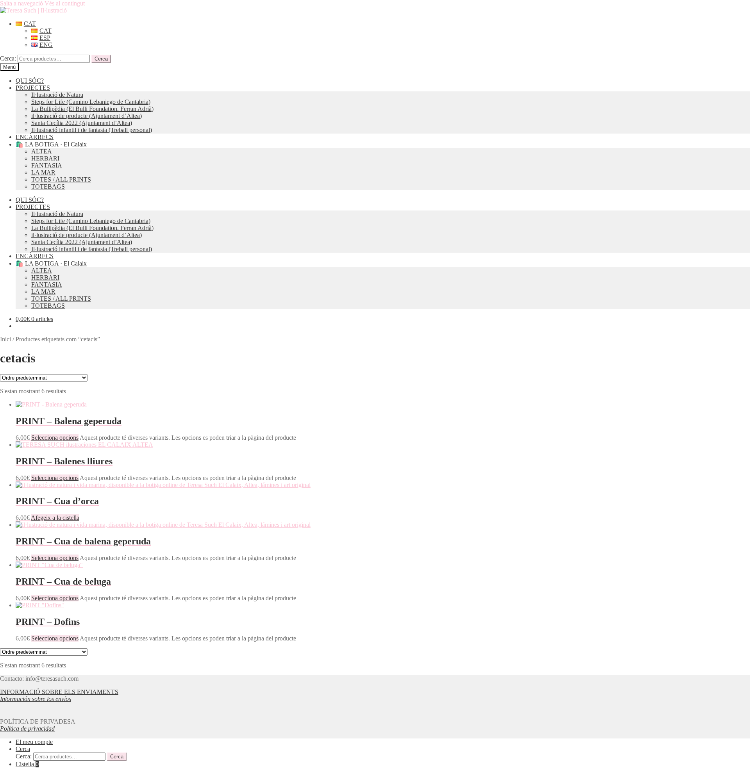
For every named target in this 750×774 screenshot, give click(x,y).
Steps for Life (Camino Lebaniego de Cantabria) (90, 101)
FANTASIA (46, 165)
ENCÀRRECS (35, 137)
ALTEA (41, 151)
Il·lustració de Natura (57, 94)
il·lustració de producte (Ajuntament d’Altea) (86, 115)
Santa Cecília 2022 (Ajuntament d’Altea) (81, 122)
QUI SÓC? (30, 80)
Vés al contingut (65, 3)
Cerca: (8, 58)
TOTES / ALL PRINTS (61, 179)
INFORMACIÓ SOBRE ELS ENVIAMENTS (59, 691)
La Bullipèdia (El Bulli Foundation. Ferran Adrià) (92, 108)
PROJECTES (33, 87)
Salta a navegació (21, 3)
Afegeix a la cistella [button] (55, 517)
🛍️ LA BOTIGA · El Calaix (51, 144)
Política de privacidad (27, 728)
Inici (5, 339)
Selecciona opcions (55, 437)
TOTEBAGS (48, 186)
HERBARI (45, 158)
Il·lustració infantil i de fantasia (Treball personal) (91, 130)
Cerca (101, 59)
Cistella (27, 764)
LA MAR (43, 172)
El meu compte (34, 741)
